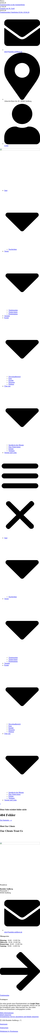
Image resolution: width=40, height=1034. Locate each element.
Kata (10, 378)
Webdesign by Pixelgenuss (9, 1031)
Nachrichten (13, 249)
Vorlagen (12, 451)
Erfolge (11, 449)
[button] (20, 495)
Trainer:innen (13, 312)
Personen (12, 382)
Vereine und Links (10, 453)
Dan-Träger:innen (14, 447)
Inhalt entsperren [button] (5, 1015)
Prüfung (11, 384)
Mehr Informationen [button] (7, 1013)
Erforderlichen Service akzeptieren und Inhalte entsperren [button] (19, 1017)
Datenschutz (4, 1028)
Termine (7, 316)
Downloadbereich (15, 377)
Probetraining (13, 314)
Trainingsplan (13, 310)
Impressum (3, 1024)
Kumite (11, 380)
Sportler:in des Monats (16, 445)
